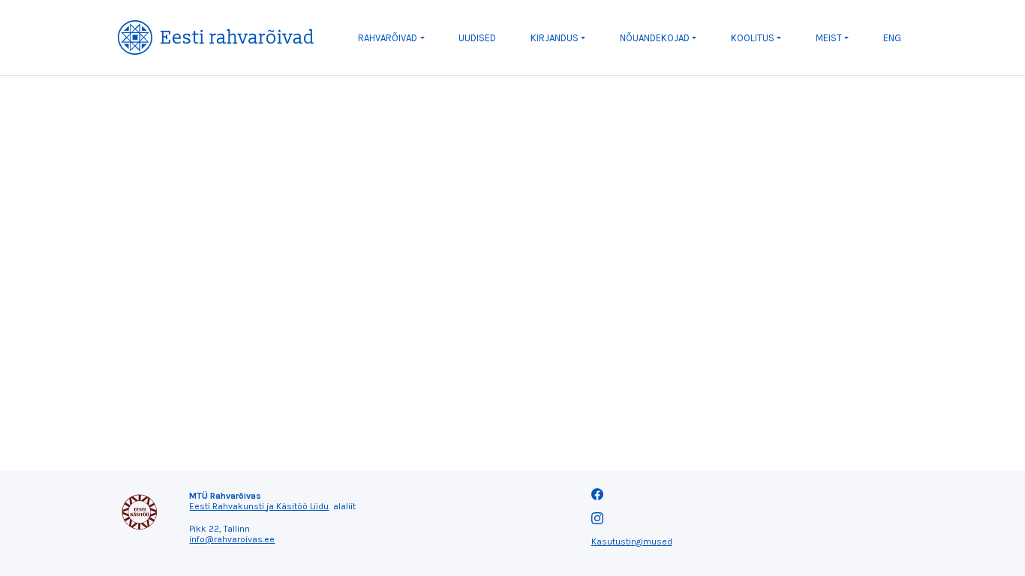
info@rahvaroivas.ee (232, 539)
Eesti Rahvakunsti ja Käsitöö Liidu (259, 506)
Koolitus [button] (752, 38)
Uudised (477, 38)
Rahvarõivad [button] (387, 38)
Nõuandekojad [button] (655, 38)
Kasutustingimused (631, 541)
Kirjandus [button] (555, 38)
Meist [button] (829, 38)
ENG (892, 38)
